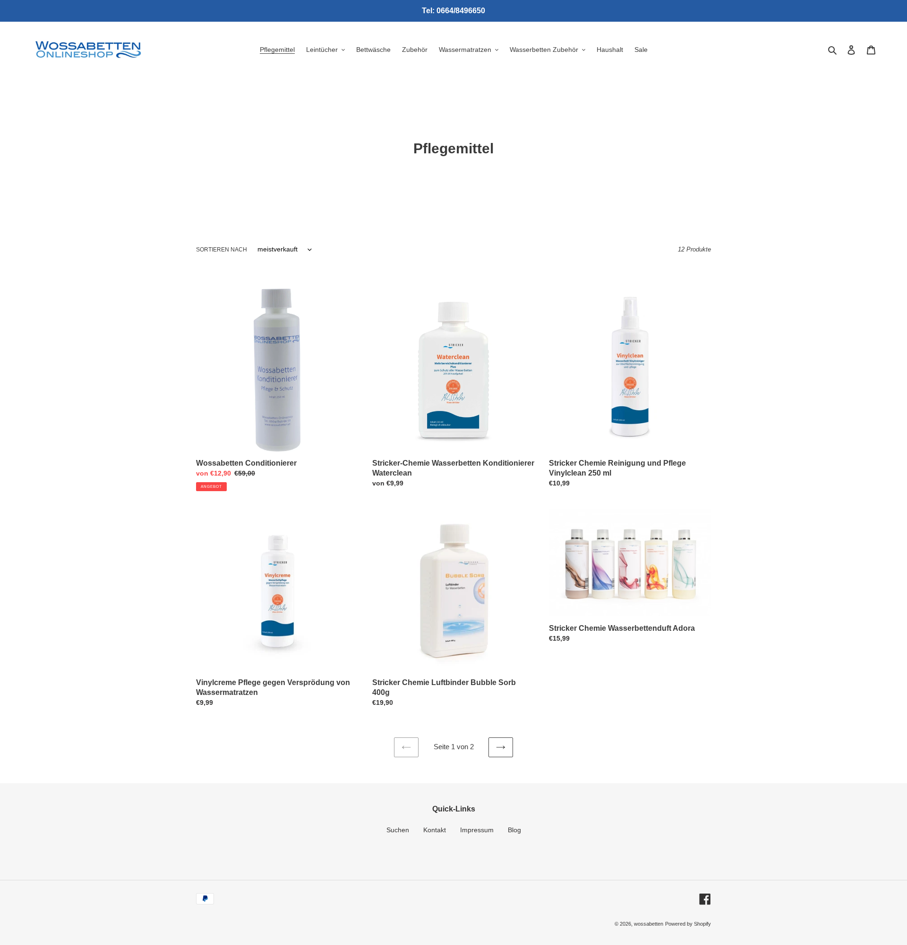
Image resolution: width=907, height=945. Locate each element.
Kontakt (434, 830)
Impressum (477, 830)
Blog (514, 830)
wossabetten (648, 924)
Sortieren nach (221, 249)
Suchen (397, 830)
